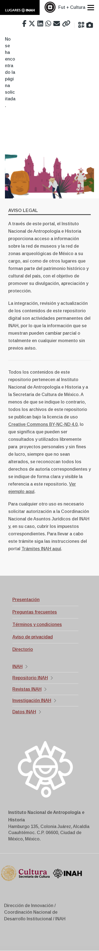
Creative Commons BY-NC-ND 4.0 (43, 424)
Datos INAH (24, 711)
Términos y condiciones (37, 624)
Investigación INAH (31, 700)
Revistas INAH (27, 689)
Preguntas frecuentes (34, 612)
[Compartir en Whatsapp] (48, 23)
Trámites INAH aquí (41, 548)
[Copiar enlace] (66, 23)
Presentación (26, 599)
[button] (81, 25)
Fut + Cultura (71, 7)
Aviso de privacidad (32, 637)
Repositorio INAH (30, 677)
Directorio (22, 649)
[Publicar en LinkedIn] (40, 23)
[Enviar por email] (56, 23)
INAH (17, 666)
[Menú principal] (91, 7)
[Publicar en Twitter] (32, 23)
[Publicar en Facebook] (24, 23)
